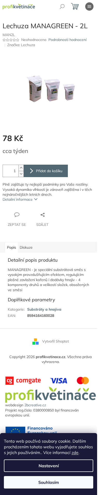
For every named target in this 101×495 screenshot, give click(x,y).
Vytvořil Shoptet (55, 341)
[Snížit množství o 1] (21, 174)
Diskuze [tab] (26, 247)
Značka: (21, 45)
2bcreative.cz (35, 405)
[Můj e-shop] (50, 394)
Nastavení (49, 465)
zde (74, 452)
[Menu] (89, 6)
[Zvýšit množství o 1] (21, 168)
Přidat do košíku (49, 171)
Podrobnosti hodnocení (67, 39)
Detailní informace (18, 199)
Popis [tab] (11, 247)
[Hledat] (62, 6)
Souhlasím (48, 482)
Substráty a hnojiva (44, 309)
